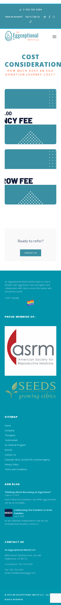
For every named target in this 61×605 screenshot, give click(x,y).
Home (8, 425)
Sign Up (36, 16)
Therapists (10, 435)
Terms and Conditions (16, 469)
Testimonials (11, 440)
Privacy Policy (11, 464)
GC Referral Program (15, 445)
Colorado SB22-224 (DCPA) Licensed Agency (27, 459)
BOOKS (8, 449)
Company (9, 430)
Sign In (28, 16)
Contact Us (30, 253)
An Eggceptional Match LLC (20, 549)
